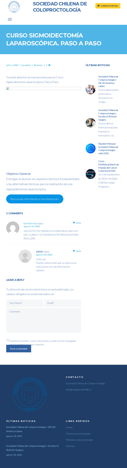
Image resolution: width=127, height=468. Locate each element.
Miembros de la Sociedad (79, 439)
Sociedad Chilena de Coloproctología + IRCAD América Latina (31, 429)
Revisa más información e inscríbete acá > (34, 199)
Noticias (38, 65)
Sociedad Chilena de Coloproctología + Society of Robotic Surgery (32, 447)
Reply (78, 223)
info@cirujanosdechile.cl (78, 389)
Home (69, 427)
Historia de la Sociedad (78, 433)
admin (27, 65)
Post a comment (18, 348)
